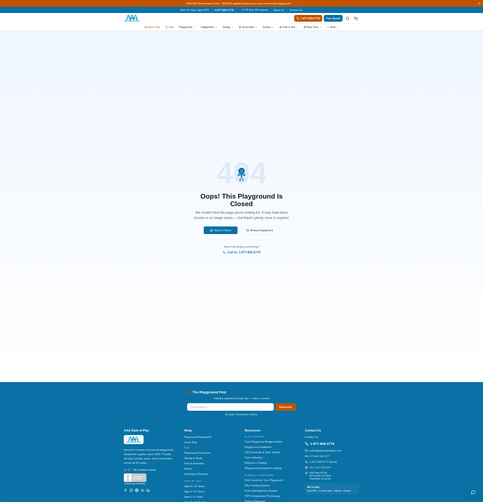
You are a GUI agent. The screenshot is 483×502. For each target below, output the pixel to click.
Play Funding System (257, 485)
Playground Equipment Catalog (263, 468)
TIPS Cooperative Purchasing (262, 495)
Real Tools (312, 27)
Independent (207, 27)
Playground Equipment (197, 436)
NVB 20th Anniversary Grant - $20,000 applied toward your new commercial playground (238, 3)
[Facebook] (125, 490)
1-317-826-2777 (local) (323, 461)
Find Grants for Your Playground (264, 480)
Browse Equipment (262, 230)
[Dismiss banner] (479, 3)
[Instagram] (131, 490)
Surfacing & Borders (196, 473)
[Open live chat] (473, 492)
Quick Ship (154, 27)
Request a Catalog (256, 462)
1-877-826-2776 (224, 10)
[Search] (347, 18)
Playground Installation (258, 446)
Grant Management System (261, 490)
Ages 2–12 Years (194, 491)
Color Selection (254, 457)
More (333, 27)
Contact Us (296, 10)
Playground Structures (197, 452)
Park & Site (289, 27)
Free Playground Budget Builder (264, 441)
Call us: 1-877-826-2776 (243, 252)
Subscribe (285, 406)
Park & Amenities (194, 463)
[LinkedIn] (148, 490)
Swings (226, 27)
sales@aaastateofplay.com (325, 450)
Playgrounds (185, 27)
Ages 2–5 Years (193, 496)
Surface (266, 27)
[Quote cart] (355, 18)
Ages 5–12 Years (194, 486)
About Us (278, 10)
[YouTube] (142, 490)
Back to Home (223, 230)
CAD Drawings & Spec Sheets (262, 452)
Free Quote (333, 18)
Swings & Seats (193, 458)
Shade (188, 468)
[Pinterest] (136, 490)
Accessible (248, 27)
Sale (171, 27)
